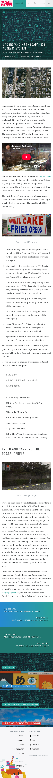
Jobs (22, 745)
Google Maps (30, 495)
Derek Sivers (45, 176)
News (21, 754)
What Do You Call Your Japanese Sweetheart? (30, 620)
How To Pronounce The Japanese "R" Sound (21, 611)
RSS (33, 740)
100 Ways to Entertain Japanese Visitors (32, 645)
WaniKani (20, 766)
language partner (10, 592)
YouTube (35, 749)
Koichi (39, 56)
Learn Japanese (17, 749)
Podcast (44, 3)
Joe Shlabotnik (30, 242)
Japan (20, 3)
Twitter (35, 745)
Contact (20, 740)
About (21, 736)
